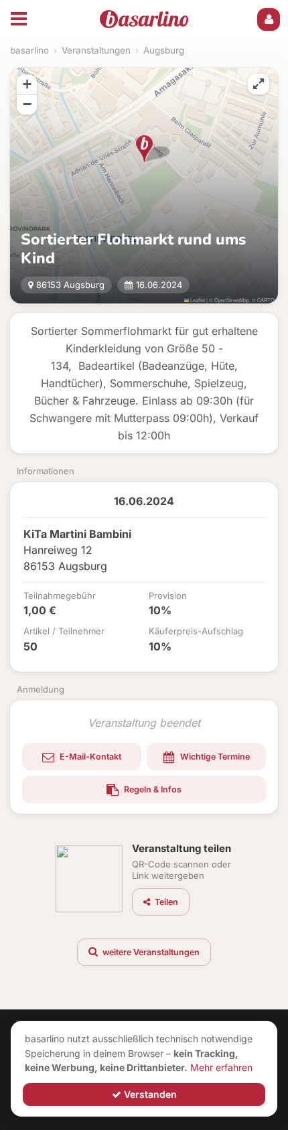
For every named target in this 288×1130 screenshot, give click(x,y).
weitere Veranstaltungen (150, 952)
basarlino (29, 50)
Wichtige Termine (214, 757)
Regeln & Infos (152, 789)
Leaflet (197, 299)
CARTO (266, 299)
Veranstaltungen (96, 50)
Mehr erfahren (221, 1067)
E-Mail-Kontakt (89, 757)
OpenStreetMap (231, 299)
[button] (144, 149)
